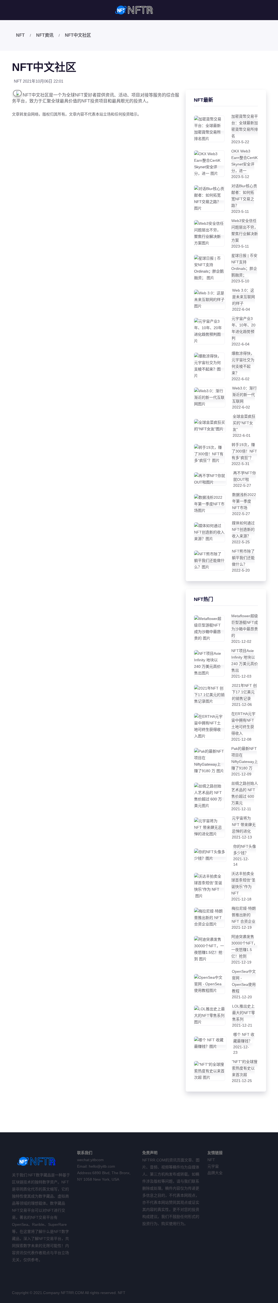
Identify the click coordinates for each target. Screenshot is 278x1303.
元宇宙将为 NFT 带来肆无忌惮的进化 (244, 824)
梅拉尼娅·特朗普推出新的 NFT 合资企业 (244, 915)
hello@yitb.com (102, 1166)
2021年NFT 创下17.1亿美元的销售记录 (244, 692)
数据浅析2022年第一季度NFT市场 (244, 501)
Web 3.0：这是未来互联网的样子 (243, 297)
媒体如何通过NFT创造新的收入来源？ (243, 529)
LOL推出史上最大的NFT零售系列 (243, 1012)
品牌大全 (215, 1173)
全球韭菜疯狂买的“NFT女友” (244, 423)
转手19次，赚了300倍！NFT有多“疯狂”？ (244, 451)
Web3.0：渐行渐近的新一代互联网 (244, 394)
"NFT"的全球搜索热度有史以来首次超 (244, 1068)
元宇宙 (213, 1166)
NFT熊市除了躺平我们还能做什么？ (243, 557)
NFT (20, 35)
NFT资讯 (44, 35)
